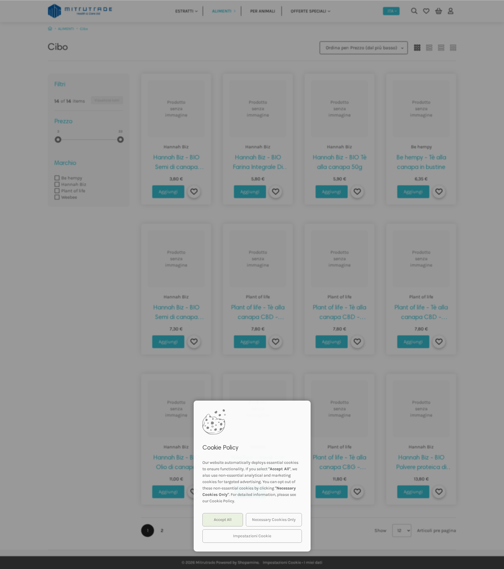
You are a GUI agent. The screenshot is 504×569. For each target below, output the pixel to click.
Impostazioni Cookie (252, 535)
